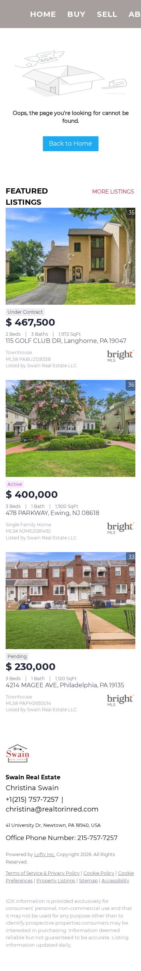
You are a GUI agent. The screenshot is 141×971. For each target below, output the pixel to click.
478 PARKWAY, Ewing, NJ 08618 (52, 513)
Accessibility (115, 880)
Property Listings (55, 880)
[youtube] (39, 956)
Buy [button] (76, 14)
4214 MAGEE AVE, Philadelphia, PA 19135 (65, 685)
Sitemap (88, 880)
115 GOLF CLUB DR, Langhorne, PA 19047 (66, 340)
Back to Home (70, 143)
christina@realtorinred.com (52, 809)
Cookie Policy (98, 873)
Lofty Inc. (44, 854)
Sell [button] (107, 14)
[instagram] (24, 956)
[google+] (54, 956)
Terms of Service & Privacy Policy (43, 873)
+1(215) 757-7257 (32, 799)
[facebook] (9, 956)
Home (43, 14)
